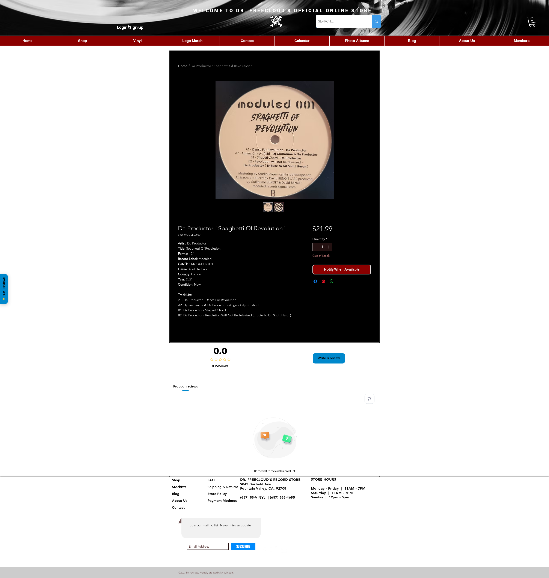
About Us (179, 501)
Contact (178, 507)
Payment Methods (223, 501)
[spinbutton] (322, 247)
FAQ (211, 480)
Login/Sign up (130, 27)
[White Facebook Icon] (264, 549)
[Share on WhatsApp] (331, 281)
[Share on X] (339, 281)
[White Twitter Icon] (283, 549)
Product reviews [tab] (185, 386)
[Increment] (329, 247)
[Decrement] (316, 247)
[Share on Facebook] (315, 281)
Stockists (179, 487)
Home (183, 66)
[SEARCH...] (376, 21)
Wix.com (229, 572)
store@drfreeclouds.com (261, 502)
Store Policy (217, 494)
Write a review (329, 358)
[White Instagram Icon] (273, 549)
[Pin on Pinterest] (323, 281)
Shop (176, 480)
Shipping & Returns (223, 487)
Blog (175, 494)
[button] (532, 22)
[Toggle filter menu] (369, 399)
